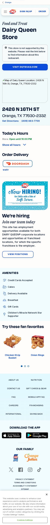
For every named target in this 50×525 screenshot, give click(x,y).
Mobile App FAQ (36, 397)
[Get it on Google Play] (37, 435)
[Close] (47, 494)
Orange (8, 2)
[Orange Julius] (31, 458)
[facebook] (20, 470)
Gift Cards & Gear (36, 388)
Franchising (36, 405)
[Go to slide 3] (28, 366)
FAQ (14, 397)
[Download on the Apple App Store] (12, 435)
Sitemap (25, 489)
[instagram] (30, 470)
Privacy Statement (25, 479)
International (14, 414)
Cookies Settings (25, 520)
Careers (13, 405)
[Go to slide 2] (25, 366)
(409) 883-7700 (31, 120)
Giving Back (36, 414)
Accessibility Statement (25, 486)
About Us (14, 380)
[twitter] (11, 470)
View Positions (18, 254)
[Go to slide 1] (21, 366)
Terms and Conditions (25, 483)
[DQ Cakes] (15, 458)
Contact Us (13, 388)
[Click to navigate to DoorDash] (17, 163)
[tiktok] (39, 470)
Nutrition (36, 380)
